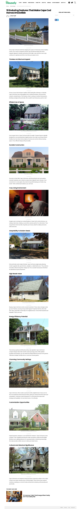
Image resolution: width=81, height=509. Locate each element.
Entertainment (56, 2)
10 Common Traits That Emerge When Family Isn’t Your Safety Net (36, 496)
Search (73, 15)
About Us (63, 2)
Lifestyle (44, 2)
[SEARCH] (75, 2)
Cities (20, 2)
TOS (69, 507)
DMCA (61, 507)
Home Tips (38, 2)
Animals (49, 2)
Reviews (25, 2)
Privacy (65, 507)
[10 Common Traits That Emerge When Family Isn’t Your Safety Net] (14, 496)
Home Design (31, 2)
